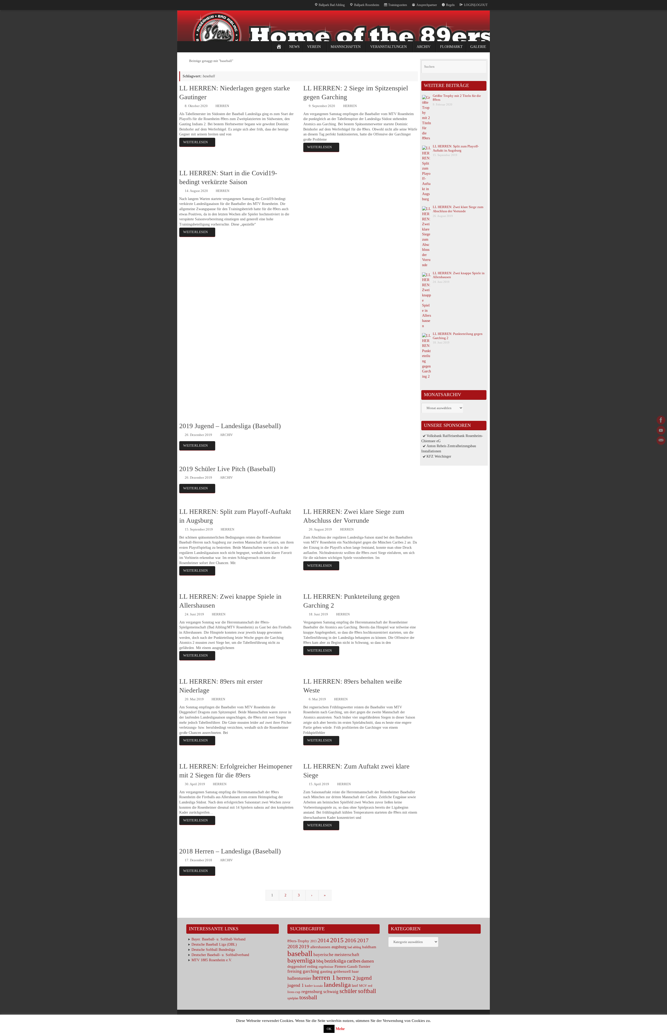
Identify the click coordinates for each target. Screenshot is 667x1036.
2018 (292, 946)
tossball (308, 997)
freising (294, 971)
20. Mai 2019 (194, 699)
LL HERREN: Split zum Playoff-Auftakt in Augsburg (456, 148)
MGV (363, 986)
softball (367, 991)
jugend (364, 978)
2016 (350, 940)
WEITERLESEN (195, 142)
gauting (326, 971)
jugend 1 (295, 985)
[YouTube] (661, 430)
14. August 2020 (196, 191)
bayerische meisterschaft (336, 954)
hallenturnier (299, 978)
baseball (299, 953)
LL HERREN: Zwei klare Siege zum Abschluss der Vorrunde (458, 209)
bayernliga (301, 960)
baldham (369, 947)
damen (367, 961)
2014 (323, 940)
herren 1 (323, 977)
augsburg (339, 947)
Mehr (340, 1029)
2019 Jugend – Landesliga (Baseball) (230, 426)
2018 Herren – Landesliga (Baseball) (230, 851)
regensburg (311, 991)
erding (312, 966)
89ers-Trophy (298, 941)
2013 (313, 941)
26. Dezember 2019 (198, 435)
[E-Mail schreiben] (661, 440)
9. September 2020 (322, 106)
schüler (348, 991)
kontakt (318, 985)
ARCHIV (226, 435)
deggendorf (296, 966)
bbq (319, 961)
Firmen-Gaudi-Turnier (352, 966)
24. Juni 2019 (194, 614)
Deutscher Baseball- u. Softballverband (220, 955)
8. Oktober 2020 (196, 106)
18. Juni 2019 (318, 614)
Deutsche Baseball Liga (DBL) (214, 944)
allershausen (320, 947)
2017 (363, 940)
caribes (353, 961)
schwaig (330, 991)
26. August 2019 (320, 529)
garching (311, 971)
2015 (337, 940)
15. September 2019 (199, 529)
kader (309, 986)
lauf (355, 985)
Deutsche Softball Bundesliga (213, 950)
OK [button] (329, 1029)
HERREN (222, 106)
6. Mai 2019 (317, 699)
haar (355, 971)
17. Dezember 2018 (198, 860)
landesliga (337, 984)
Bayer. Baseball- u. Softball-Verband (218, 939)
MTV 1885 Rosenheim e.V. (212, 960)
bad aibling (354, 947)
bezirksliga (335, 961)
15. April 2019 (319, 784)
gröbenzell (342, 971)
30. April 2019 (195, 784)
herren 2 (345, 978)
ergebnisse (326, 967)
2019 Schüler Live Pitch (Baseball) (227, 469)
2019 (304, 946)
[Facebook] (661, 420)
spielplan (292, 998)
